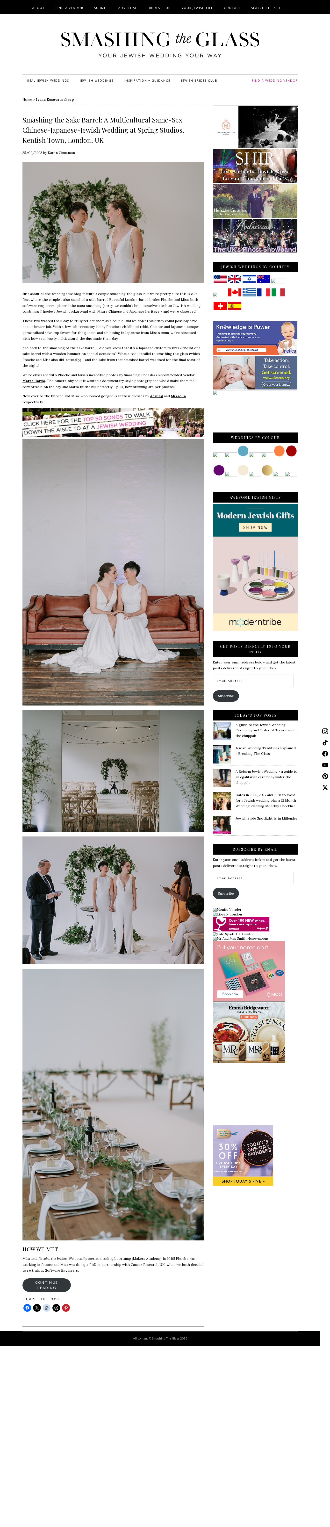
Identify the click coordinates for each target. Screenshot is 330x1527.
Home (27, 99)
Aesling (156, 396)
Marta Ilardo (33, 381)
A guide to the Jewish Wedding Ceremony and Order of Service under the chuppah (266, 730)
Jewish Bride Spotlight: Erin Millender (266, 818)
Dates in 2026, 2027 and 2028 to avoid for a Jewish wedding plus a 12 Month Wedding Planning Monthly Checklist (266, 800)
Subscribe (226, 696)
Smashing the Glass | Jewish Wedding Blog (160, 45)
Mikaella (178, 396)
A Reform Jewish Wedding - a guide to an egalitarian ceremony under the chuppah (266, 777)
